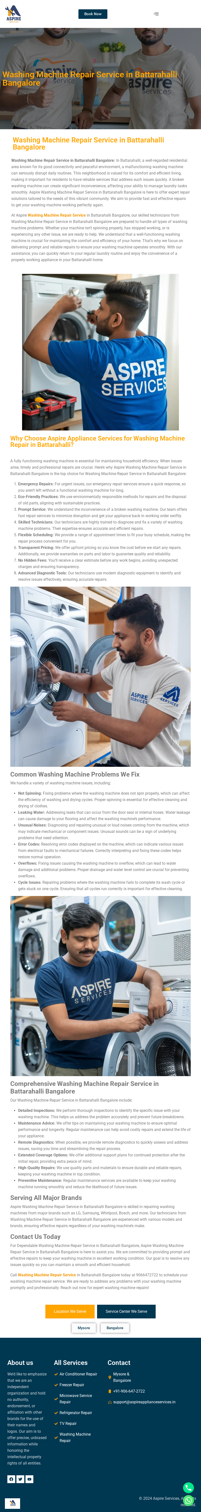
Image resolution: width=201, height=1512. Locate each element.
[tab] (70, 1311)
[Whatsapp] (188, 1500)
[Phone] (188, 1487)
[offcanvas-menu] (156, 14)
